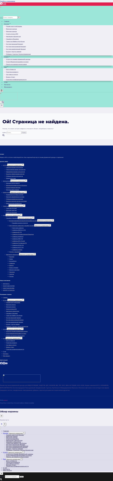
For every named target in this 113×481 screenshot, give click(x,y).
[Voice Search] (19, 17)
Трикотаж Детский (11, 208)
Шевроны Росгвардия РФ (19, 243)
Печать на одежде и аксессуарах (16, 64)
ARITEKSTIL (6, 283)
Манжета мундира (14, 270)
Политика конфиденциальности (16, 79)
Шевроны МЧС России (18, 241)
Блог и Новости (11, 69)
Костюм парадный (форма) (14, 44)
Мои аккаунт (8, 87)
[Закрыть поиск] (1, 473)
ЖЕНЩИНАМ (6, 181)
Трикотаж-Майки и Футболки (15, 41)
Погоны (11, 276)
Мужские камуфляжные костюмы (15, 197)
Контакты (7, 84)
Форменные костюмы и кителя (14, 194)
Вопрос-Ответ (10, 77)
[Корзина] (1, 90)
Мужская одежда (11, 29)
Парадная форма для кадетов (14, 167)
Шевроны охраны (17, 249)
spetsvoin (5, 400)
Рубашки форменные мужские (14, 199)
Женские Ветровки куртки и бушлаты (16, 185)
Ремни (11, 259)
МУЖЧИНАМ (6, 192)
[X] (3, 4)
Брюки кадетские (11, 178)
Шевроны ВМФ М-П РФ (19, 230)
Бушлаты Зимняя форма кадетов (15, 174)
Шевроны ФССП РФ (18, 247)
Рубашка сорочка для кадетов (14, 176)
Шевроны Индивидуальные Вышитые (23, 234)
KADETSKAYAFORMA (8, 288)
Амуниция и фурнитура (13, 36)
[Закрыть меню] (0, 428)
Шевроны (12, 263)
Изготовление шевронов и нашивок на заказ (21, 225)
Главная (6, 21)
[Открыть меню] (1, 105)
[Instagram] (5, 4)
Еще (4, 215)
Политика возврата (12, 72)
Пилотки (11, 274)
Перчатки (12, 272)
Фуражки (11, 256)
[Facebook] (1, 4)
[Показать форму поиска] (2, 102)
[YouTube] (6, 364)
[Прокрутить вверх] (1, 424)
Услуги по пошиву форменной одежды (18, 59)
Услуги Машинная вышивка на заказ (17, 62)
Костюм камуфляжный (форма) (16, 49)
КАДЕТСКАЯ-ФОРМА (9, 286)
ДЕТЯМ (5, 165)
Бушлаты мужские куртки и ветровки (16, 201)
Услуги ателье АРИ (12, 34)
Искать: (2, 476)
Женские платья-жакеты (13, 183)
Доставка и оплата (12, 74)
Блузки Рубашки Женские (13, 187)
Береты (11, 265)
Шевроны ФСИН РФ (18, 245)
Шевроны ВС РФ (17, 232)
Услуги (5, 329)
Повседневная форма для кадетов (15, 169)
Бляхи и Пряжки (13, 267)
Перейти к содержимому (7, 1)
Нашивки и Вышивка (12, 39)
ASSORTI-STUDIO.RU (9, 290)
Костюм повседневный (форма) (16, 46)
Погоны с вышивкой (14, 252)
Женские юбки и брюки (12, 190)
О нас (6, 82)
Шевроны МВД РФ (17, 238)
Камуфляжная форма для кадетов (15, 172)
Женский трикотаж (11, 210)
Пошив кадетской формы (14, 26)
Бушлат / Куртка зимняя (13, 51)
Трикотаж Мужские (11, 212)
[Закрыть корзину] (1, 416)
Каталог (5, 300)
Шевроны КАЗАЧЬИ (17, 236)
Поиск (21, 476)
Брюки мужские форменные (14, 203)
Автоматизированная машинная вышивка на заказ (23, 220)
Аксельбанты (12, 261)
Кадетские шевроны (18, 228)
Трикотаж (6, 206)
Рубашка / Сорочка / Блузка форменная (18, 54)
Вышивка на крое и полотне (20, 223)
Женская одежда (11, 31)
